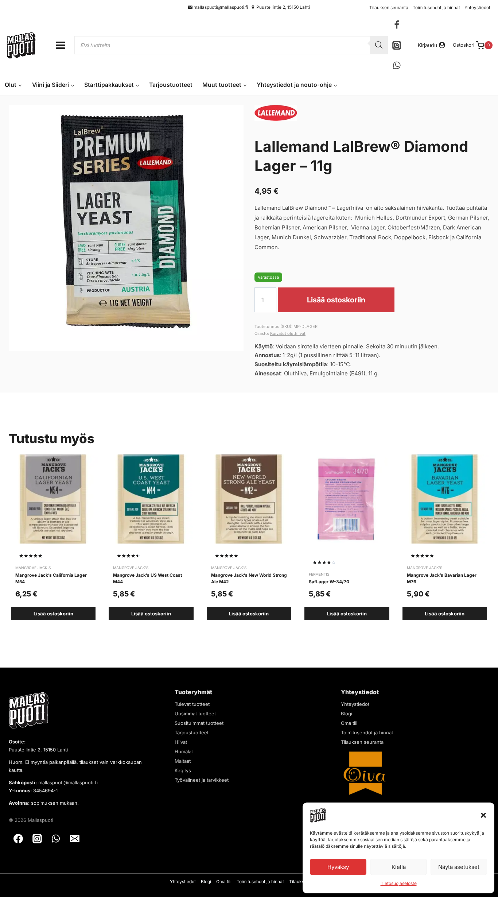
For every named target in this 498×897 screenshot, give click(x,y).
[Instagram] (397, 45)
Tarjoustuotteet (170, 84)
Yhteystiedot (477, 7)
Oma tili (349, 723)
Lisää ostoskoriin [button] (53, 613)
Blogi (346, 713)
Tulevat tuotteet (192, 704)
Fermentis (319, 574)
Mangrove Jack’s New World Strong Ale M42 (249, 578)
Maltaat (183, 761)
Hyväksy (338, 866)
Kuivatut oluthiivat (288, 333)
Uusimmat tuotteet (195, 713)
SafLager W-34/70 (329, 581)
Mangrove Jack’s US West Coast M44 (147, 578)
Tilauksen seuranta (388, 7)
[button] (483, 815)
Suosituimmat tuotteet (199, 723)
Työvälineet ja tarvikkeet (202, 780)
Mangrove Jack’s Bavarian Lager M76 (441, 578)
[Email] (74, 838)
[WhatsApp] (397, 65)
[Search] (379, 45)
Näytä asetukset (458, 866)
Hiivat (181, 742)
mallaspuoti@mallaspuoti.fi (68, 782)
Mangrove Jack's (33, 567)
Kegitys (183, 770)
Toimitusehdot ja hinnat (436, 7)
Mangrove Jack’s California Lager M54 (51, 578)
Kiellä (399, 866)
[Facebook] (397, 25)
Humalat (184, 751)
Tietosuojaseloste (399, 883)
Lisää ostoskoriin (336, 300)
